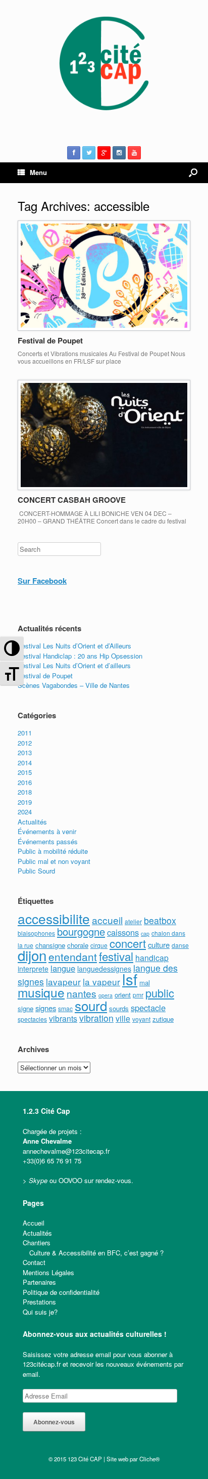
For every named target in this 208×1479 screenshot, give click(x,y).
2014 (25, 762)
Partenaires (39, 1282)
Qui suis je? (40, 1312)
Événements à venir (47, 831)
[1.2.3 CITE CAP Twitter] (88, 152)
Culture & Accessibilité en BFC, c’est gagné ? (96, 1252)
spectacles (32, 1019)
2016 (25, 782)
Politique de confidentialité (61, 1292)
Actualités (32, 821)
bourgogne (81, 931)
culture (159, 944)
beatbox (160, 920)
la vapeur (101, 981)
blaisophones (36, 933)
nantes (81, 993)
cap (145, 933)
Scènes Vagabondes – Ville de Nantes (74, 685)
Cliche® (149, 1459)
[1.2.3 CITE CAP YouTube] (134, 152)
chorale (77, 945)
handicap (152, 957)
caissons (123, 932)
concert (128, 943)
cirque (99, 945)
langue (62, 968)
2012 (25, 743)
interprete (33, 969)
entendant (72, 956)
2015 (25, 772)
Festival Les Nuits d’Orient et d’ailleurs (74, 665)
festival (116, 956)
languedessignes (104, 969)
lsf (129, 978)
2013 (25, 752)
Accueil (33, 1223)
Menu (38, 172)
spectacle (148, 1008)
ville (123, 1018)
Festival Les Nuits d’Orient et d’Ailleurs (74, 645)
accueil (107, 920)
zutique (163, 1019)
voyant (141, 1019)
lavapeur (63, 981)
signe (25, 1008)
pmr (138, 994)
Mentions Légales (48, 1272)
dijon (32, 955)
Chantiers (36, 1242)
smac (65, 1008)
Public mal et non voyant (54, 861)
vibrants (63, 1018)
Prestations (39, 1302)
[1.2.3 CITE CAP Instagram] (119, 152)
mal (144, 982)
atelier (133, 921)
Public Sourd (36, 871)
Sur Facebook (42, 580)
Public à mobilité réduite (53, 851)
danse (180, 945)
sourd (91, 1005)
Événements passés (48, 841)
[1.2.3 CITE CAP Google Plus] (104, 152)
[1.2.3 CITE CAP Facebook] (73, 152)
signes (45, 1008)
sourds (119, 1008)
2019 (25, 802)
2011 (25, 732)
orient (123, 994)
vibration (96, 1018)
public (159, 992)
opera (105, 995)
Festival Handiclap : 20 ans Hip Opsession (80, 656)
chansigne (50, 945)
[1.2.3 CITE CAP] (104, 66)
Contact (34, 1262)
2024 (25, 811)
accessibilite (54, 918)
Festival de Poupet (50, 340)
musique (41, 992)
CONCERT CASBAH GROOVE (72, 499)
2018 (25, 792)
